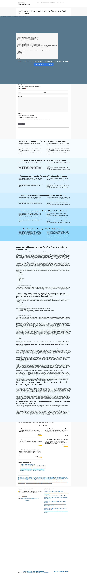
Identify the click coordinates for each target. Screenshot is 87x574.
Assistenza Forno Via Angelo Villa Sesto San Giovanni (26, 43)
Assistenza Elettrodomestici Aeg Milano (27, 464)
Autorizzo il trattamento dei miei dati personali (26, 115)
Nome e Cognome (22, 88)
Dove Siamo (62, 2)
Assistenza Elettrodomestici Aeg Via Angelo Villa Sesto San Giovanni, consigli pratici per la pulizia (33, 50)
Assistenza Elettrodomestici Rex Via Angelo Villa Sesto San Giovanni (54, 477)
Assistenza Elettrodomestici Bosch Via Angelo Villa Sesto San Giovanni (39, 483)
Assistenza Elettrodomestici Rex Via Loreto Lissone (53, 491)
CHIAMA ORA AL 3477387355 (43, 64)
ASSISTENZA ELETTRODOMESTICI (24, 3)
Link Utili (18, 58)
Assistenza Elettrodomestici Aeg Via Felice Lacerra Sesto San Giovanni (33, 465)
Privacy (20, 113)
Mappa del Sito (41, 571)
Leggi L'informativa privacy (27, 571)
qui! (36, 117)
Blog (57, 2)
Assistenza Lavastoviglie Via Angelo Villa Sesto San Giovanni (27, 39)
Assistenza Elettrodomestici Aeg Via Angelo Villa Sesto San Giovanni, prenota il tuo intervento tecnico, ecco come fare (37, 45)
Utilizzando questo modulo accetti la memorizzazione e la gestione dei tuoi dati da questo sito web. (35, 119)
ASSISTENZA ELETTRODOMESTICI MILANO (48, 2)
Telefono (20, 92)
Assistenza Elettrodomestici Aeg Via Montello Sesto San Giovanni (32, 469)
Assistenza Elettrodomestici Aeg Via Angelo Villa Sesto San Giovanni (28, 44)
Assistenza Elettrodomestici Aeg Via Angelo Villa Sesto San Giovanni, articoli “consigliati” (32, 47)
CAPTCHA (20, 120)
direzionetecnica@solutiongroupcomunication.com (30, 498)
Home (38, 2)
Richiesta (20, 96)
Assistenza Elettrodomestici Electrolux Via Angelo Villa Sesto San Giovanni (31, 478)
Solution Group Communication (41, 572)
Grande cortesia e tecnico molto (22, 54)
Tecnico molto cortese (21, 53)
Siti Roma (47, 572)
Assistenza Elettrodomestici (23, 475)
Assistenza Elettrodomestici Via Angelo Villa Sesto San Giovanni (28, 37)
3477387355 (24, 496)
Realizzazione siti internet (31, 572)
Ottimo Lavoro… (20, 52)
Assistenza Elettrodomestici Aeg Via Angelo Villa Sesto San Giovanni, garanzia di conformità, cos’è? (33, 46)
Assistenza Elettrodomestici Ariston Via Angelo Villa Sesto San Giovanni (53, 480)
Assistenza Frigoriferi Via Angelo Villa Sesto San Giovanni (26, 40)
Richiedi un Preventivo (21, 36)
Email (45, 92)
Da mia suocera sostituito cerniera (23, 57)
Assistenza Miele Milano (61, 571)
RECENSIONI (19, 51)
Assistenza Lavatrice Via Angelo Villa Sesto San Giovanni (26, 38)
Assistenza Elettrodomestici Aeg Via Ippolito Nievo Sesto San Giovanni (33, 466)
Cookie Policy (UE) (36, 571)
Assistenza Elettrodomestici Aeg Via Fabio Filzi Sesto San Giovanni (32, 470)
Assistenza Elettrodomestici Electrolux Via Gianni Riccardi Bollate (56, 506)
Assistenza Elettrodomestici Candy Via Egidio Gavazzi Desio (55, 495)
